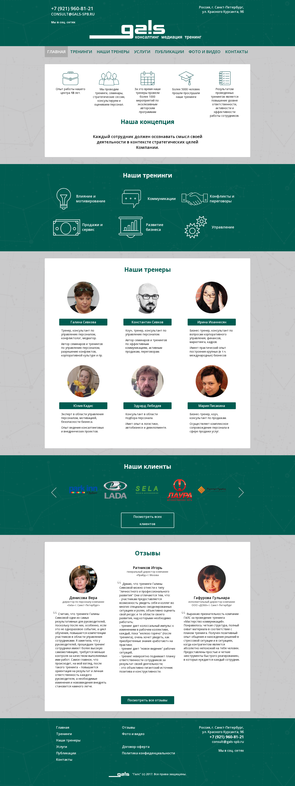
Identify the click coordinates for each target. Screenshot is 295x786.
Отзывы (128, 727)
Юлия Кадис (83, 406)
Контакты (236, 51)
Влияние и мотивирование (90, 198)
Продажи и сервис (92, 227)
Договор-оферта (136, 746)
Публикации (169, 51)
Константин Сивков (147, 322)
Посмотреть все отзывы (147, 700)
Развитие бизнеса (154, 227)
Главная (56, 51)
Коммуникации (162, 198)
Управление (223, 227)
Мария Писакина (211, 406)
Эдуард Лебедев (147, 406)
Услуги (142, 51)
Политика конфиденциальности (148, 753)
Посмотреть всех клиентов (147, 520)
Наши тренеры (113, 51)
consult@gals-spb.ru (73, 14)
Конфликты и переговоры (222, 198)
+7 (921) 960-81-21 (72, 8)
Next (241, 492)
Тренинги (81, 51)
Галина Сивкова (83, 322)
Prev (54, 492)
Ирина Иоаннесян (211, 322)
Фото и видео (205, 51)
